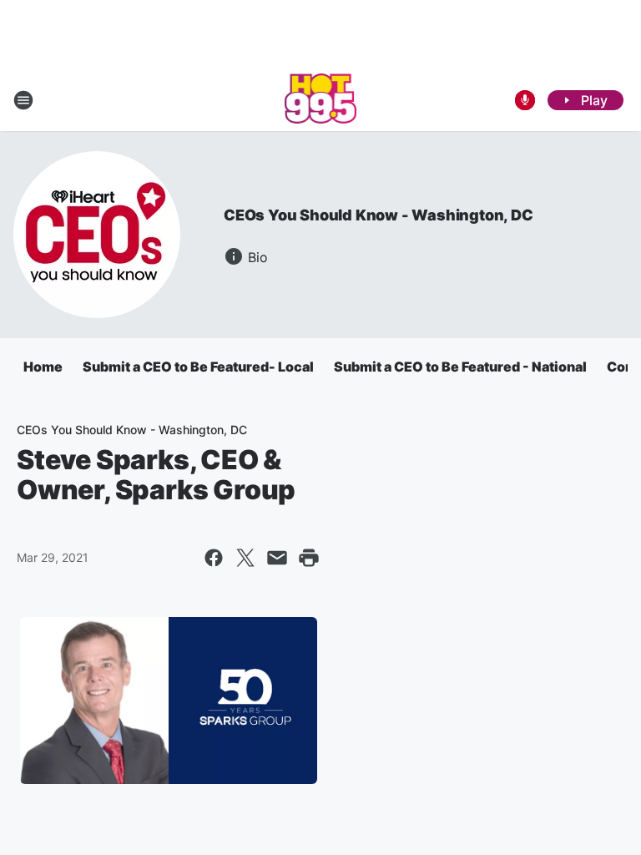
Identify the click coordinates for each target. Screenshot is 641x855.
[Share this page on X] (245, 557)
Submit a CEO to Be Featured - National (460, 366)
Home (43, 366)
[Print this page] (308, 557)
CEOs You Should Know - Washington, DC (378, 215)
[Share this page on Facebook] (213, 557)
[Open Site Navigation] (23, 100)
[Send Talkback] (525, 100)
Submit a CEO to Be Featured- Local (198, 366)
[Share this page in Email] (277, 557)
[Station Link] (321, 100)
